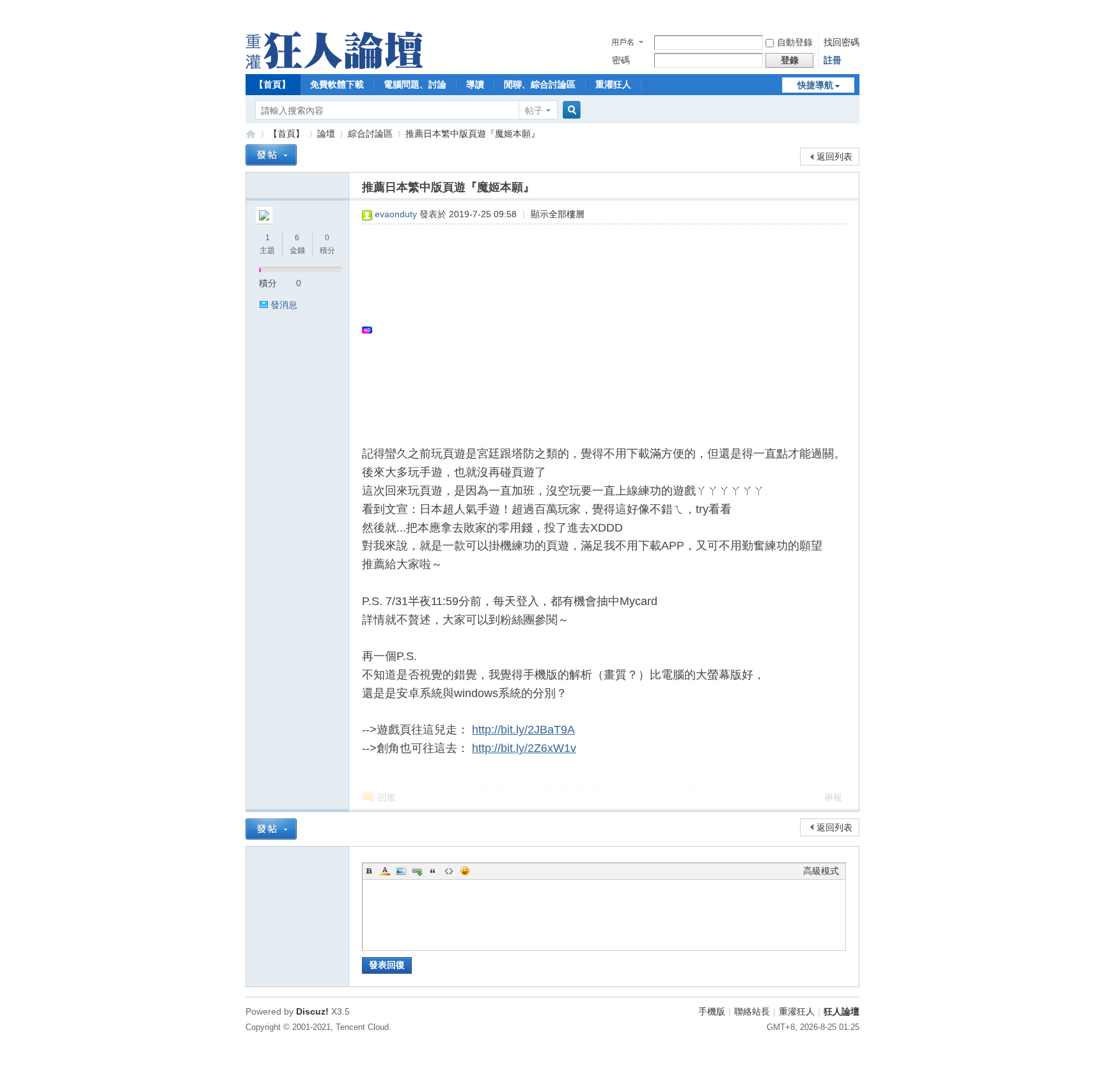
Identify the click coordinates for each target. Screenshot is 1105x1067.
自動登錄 (795, 42)
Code (449, 870)
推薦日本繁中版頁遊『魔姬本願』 (472, 133)
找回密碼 (841, 42)
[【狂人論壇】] (334, 66)
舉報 (833, 797)
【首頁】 (272, 84)
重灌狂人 (613, 84)
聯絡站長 (752, 1011)
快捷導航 (815, 85)
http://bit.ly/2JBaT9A (523, 729)
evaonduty (396, 214)
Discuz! (312, 1011)
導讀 (475, 84)
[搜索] (570, 110)
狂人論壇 (841, 1011)
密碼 (621, 60)
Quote (433, 870)
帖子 (534, 110)
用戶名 (622, 42)
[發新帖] (271, 154)
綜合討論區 (370, 133)
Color (385, 870)
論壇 (326, 133)
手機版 (711, 1011)
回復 (387, 797)
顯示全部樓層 (557, 214)
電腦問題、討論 (415, 84)
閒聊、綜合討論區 (540, 84)
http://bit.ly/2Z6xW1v (524, 748)
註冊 (833, 60)
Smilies (464, 870)
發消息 (283, 305)
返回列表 (834, 156)
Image (401, 870)
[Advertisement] (597, 329)
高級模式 (821, 871)
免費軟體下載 (337, 84)
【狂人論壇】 (251, 134)
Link (417, 870)
